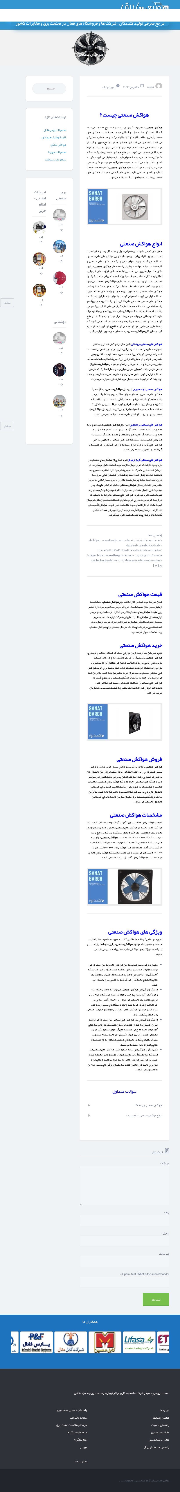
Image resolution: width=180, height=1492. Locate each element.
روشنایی (60, 321)
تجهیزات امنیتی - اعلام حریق (40, 201)
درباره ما (164, 1410)
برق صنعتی (61, 195)
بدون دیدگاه (108, 87)
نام (166, 1213)
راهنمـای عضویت (160, 1425)
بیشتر (7, 303)
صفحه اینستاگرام (77, 1432)
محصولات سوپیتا (57, 152)
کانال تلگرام (80, 1440)
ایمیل (165, 1233)
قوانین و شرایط (161, 1418)
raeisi (150, 87)
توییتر (83, 1447)
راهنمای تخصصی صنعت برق (71, 1410)
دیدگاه (164, 1163)
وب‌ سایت (164, 1254)
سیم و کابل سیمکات (55, 159)
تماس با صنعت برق (159, 1440)
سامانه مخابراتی (78, 1418)
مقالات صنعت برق (159, 1432)
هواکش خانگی (58, 145)
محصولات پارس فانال (55, 130)
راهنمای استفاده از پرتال (156, 1447)
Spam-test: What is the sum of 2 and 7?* (144, 1274)
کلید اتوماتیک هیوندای (54, 137)
